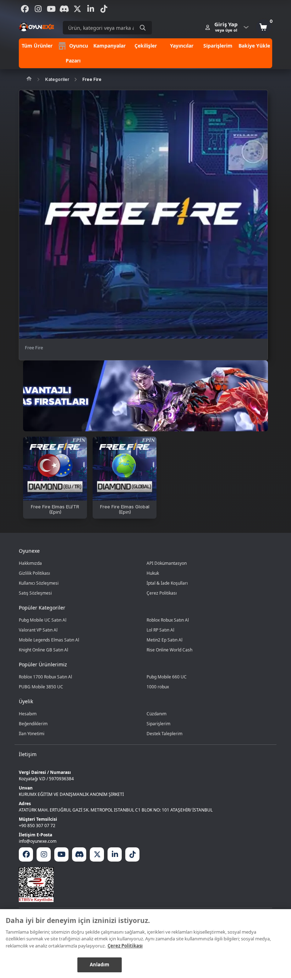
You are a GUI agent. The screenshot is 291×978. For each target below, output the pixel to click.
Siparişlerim (217, 45)
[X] (77, 9)
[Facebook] (25, 9)
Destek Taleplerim (164, 734)
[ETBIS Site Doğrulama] (145, 884)
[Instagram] (38, 9)
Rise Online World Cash (169, 650)
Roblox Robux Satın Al (168, 620)
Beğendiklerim (33, 724)
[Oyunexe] (36, 26)
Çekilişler (145, 45)
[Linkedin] (90, 9)
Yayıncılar (181, 45)
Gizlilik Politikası (34, 573)
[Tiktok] (104, 9)
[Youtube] (51, 9)
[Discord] (64, 9)
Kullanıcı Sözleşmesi (39, 583)
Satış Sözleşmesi (35, 593)
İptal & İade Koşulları (167, 583)
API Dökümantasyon (167, 563)
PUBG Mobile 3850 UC (41, 687)
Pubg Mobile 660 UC (167, 677)
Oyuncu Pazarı (77, 53)
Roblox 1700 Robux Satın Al (45, 677)
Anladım (100, 964)
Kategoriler (57, 79)
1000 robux (158, 687)
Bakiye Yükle (254, 45)
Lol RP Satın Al (160, 630)
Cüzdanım (156, 714)
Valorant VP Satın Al (38, 630)
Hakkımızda (30, 563)
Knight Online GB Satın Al (43, 650)
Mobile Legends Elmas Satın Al (49, 640)
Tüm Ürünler (37, 45)
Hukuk (153, 573)
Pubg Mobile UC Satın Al (42, 620)
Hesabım (28, 714)
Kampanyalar (109, 45)
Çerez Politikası (162, 593)
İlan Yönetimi (31, 734)
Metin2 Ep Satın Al (164, 640)
